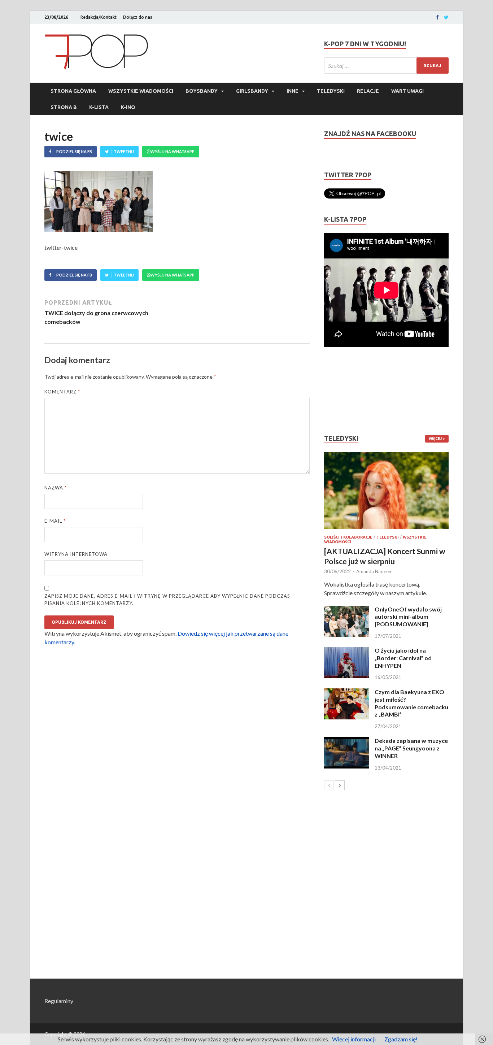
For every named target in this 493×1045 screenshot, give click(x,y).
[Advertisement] (345, 390)
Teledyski (331, 91)
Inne (292, 91)
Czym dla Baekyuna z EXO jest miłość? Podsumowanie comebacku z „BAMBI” (411, 703)
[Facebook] (437, 17)
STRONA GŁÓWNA (73, 91)
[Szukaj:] (386, 65)
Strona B (64, 107)
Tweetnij (124, 151)
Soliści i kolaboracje (348, 537)
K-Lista (99, 107)
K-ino (128, 107)
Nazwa (55, 488)
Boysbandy (202, 91)
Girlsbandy (252, 91)
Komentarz (62, 392)
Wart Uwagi (407, 91)
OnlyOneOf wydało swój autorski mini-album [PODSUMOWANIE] (408, 617)
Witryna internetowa (76, 554)
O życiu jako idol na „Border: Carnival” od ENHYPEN (403, 658)
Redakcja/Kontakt (98, 17)
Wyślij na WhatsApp (172, 151)
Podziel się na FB (74, 151)
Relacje (368, 91)
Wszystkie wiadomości (140, 91)
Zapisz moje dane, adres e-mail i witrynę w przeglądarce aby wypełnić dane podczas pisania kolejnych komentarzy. (167, 599)
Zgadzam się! (401, 1039)
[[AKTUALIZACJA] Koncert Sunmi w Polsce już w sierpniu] (386, 490)
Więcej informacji (354, 1039)
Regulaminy (58, 1000)
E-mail (55, 521)
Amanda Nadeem (374, 571)
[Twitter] (446, 17)
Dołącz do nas (137, 17)
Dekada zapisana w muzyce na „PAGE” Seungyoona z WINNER (411, 748)
